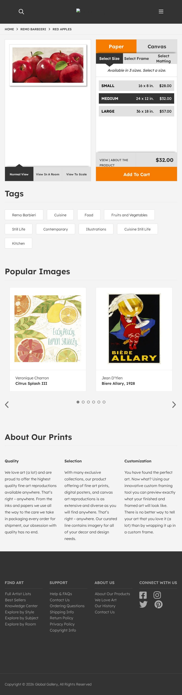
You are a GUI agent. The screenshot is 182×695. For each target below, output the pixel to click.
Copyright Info (63, 630)
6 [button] (104, 402)
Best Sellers (15, 600)
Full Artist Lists (18, 593)
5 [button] (98, 402)
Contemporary (55, 229)
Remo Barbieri (24, 215)
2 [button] (83, 402)
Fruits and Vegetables (129, 215)
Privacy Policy (62, 624)
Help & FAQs (61, 593)
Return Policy (61, 617)
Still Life (18, 229)
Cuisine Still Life (137, 229)
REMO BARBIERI (33, 29)
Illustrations (96, 229)
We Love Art (106, 600)
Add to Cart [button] (136, 174)
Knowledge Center (21, 605)
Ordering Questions (67, 605)
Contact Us (60, 600)
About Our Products (112, 593)
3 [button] (88, 402)
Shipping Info (62, 612)
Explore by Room (20, 624)
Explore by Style (19, 612)
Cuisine (60, 215)
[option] (48, 339)
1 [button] (78, 402)
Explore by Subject (21, 617)
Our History (105, 605)
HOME (9, 29)
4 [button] (93, 402)
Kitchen (18, 243)
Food (89, 215)
